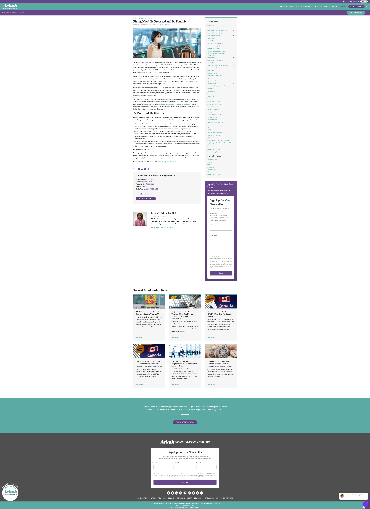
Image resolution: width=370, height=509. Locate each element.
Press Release (211, 169)
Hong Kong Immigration (214, 104)
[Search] (366, 6)
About (189, 498)
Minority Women (212, 73)
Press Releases (212, 119)
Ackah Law (210, 25)
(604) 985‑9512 (148, 184)
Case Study (210, 38)
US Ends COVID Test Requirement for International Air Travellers (184, 364)
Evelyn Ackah (156, 24)
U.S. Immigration (212, 94)
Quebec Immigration (213, 81)
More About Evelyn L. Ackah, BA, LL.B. (164, 227)
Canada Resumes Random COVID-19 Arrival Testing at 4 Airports (219, 314)
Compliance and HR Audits (215, 43)
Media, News (211, 70)
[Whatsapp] (202, 494)
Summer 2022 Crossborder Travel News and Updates (218, 363)
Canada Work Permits (214, 35)
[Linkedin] (177, 494)
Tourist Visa (211, 91)
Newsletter (210, 99)
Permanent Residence (214, 75)
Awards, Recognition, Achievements (218, 28)
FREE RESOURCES (356, 12)
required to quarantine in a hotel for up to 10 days (174, 104)
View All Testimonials (185, 422)
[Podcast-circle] (193, 494)
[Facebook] (173, 494)
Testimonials (211, 88)
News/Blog (343, 6)
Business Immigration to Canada (217, 30)
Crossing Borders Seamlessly (216, 51)
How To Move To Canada (215, 60)
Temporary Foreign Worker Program (218, 86)
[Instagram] (185, 494)
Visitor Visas (211, 96)
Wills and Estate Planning (215, 122)
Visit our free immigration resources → (14, 13)
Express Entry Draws (213, 149)
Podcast (209, 78)
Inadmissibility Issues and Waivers (217, 65)
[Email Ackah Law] (343, 1)
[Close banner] (368, 13)
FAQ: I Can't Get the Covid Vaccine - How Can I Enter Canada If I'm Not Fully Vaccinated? (182, 315)
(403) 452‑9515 (146, 181)
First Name (213, 235)
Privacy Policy (179, 505)
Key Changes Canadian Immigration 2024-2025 (220, 143)
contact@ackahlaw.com (168, 162)
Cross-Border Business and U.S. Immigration (217, 54)
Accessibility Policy (189, 505)
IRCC (209, 127)
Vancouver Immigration (214, 114)
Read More (139, 337)
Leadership (210, 147)
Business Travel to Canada (215, 33)
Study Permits (211, 83)
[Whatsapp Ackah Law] (346, 1)
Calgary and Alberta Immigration (217, 112)
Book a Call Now (356, 6)
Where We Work (227, 498)
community (210, 137)
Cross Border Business (214, 48)
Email (211, 224)
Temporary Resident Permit (215, 132)
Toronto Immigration (213, 109)
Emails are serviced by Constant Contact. (193, 477)
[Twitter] (168, 494)
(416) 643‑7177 (147, 186)
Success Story (211, 125)
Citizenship (210, 40)
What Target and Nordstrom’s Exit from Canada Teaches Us (148, 313)
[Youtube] (181, 494)
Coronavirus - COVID (166, 24)
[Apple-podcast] (189, 494)
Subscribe (220, 273)
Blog (150, 18)
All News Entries (212, 159)
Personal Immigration (166, 498)
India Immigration (212, 106)
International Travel (213, 68)
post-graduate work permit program (218, 140)
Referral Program (211, 498)
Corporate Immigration (214, 46)
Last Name (213, 246)
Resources (333, 6)
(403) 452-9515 (148, 179)
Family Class (211, 57)
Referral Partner (212, 117)
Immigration (211, 62)
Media (209, 172)
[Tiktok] (197, 494)
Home (134, 18)
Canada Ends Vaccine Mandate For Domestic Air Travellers (148, 363)
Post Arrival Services (213, 135)
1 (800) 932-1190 (152, 189)
